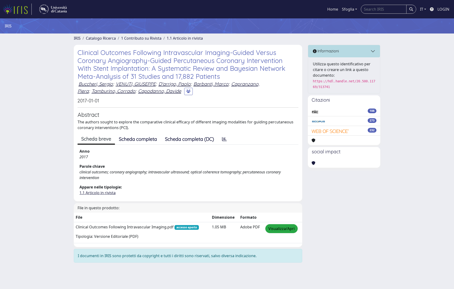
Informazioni (328, 51)
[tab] (224, 139)
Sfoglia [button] (348, 9)
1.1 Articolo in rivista (185, 38)
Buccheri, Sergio (96, 84)
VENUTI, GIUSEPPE (136, 84)
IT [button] (421, 9)
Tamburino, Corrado (113, 91)
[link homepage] (17, 9)
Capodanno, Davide (159, 91)
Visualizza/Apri (281, 228)
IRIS (77, 38)
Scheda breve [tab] (96, 139)
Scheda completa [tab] (138, 139)
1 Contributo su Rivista (141, 38)
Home (332, 9)
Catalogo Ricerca (101, 38)
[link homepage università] (53, 9)
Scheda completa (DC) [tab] (189, 139)
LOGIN (443, 9)
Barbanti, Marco (210, 84)
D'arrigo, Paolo (174, 84)
